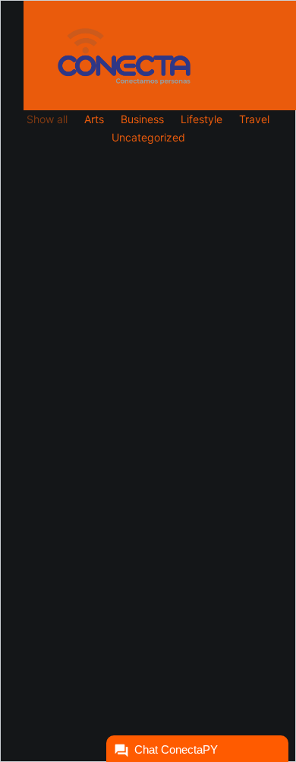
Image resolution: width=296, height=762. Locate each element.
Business (142, 119)
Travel (254, 119)
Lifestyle (201, 119)
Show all (47, 119)
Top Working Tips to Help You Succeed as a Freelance (142, 430)
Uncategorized (148, 137)
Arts (94, 119)
